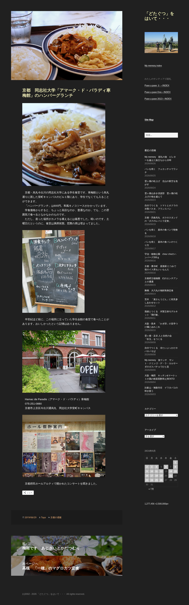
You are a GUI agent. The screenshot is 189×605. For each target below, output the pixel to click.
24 (152, 480)
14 (170, 471)
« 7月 (151, 489)
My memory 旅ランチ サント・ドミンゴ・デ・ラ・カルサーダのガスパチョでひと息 (161, 363)
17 (152, 476)
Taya (43, 517)
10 (152, 471)
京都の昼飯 (56, 517)
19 (161, 476)
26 (161, 480)
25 (156, 480)
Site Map (149, 120)
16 (147, 476)
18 (156, 476)
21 (170, 476)
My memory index (153, 65)
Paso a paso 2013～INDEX (158, 99)
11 (156, 471)
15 (175, 471)
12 (161, 471)
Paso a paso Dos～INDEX (158, 92)
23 (147, 480)
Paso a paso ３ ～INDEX (157, 85)
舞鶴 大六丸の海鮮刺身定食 (159, 290)
